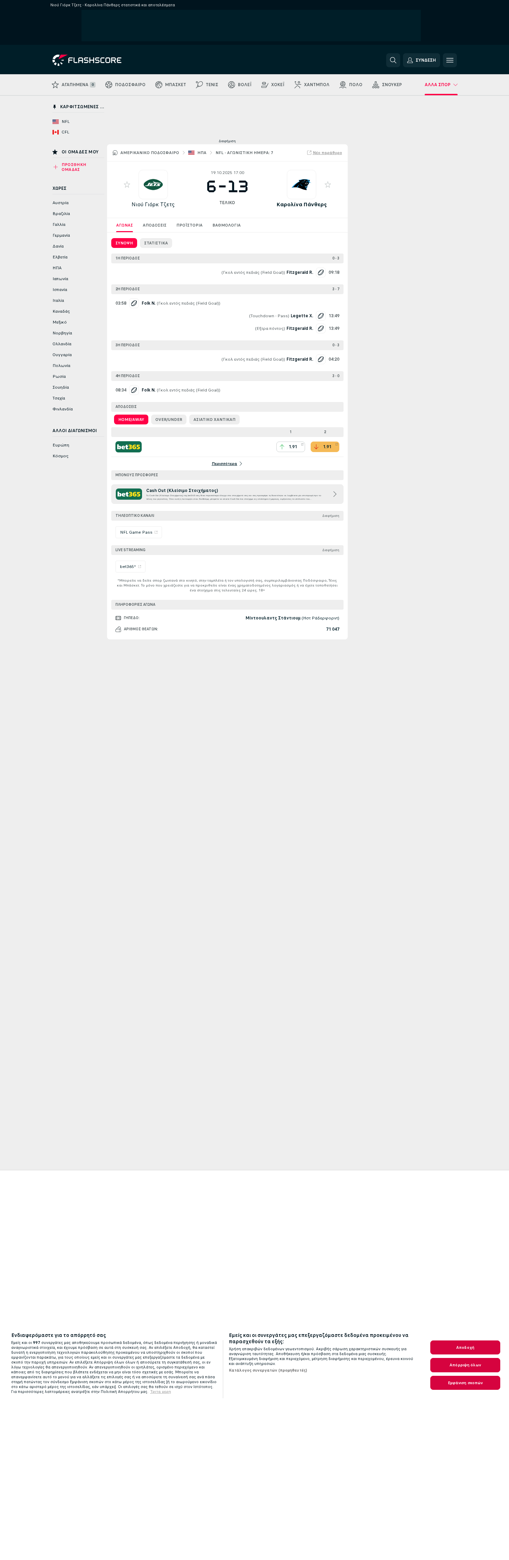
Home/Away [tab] (131, 419)
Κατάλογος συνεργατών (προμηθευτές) (268, 1370)
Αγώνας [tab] (124, 225)
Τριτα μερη (160, 1391)
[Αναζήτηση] (393, 60)
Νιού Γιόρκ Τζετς (153, 204)
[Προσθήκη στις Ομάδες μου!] (127, 184)
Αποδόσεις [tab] (155, 225)
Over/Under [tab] (168, 419)
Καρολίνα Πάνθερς (301, 204)
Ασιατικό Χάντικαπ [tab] (214, 419)
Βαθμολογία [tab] (226, 225)
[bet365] (128, 446)
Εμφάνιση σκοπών (465, 1382)
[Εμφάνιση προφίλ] (153, 184)
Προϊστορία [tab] (189, 225)
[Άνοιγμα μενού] (450, 60)
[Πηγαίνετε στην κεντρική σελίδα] (100, 60)
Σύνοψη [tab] (124, 243)
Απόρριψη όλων (465, 1365)
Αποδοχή (465, 1347)
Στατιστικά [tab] (156, 243)
